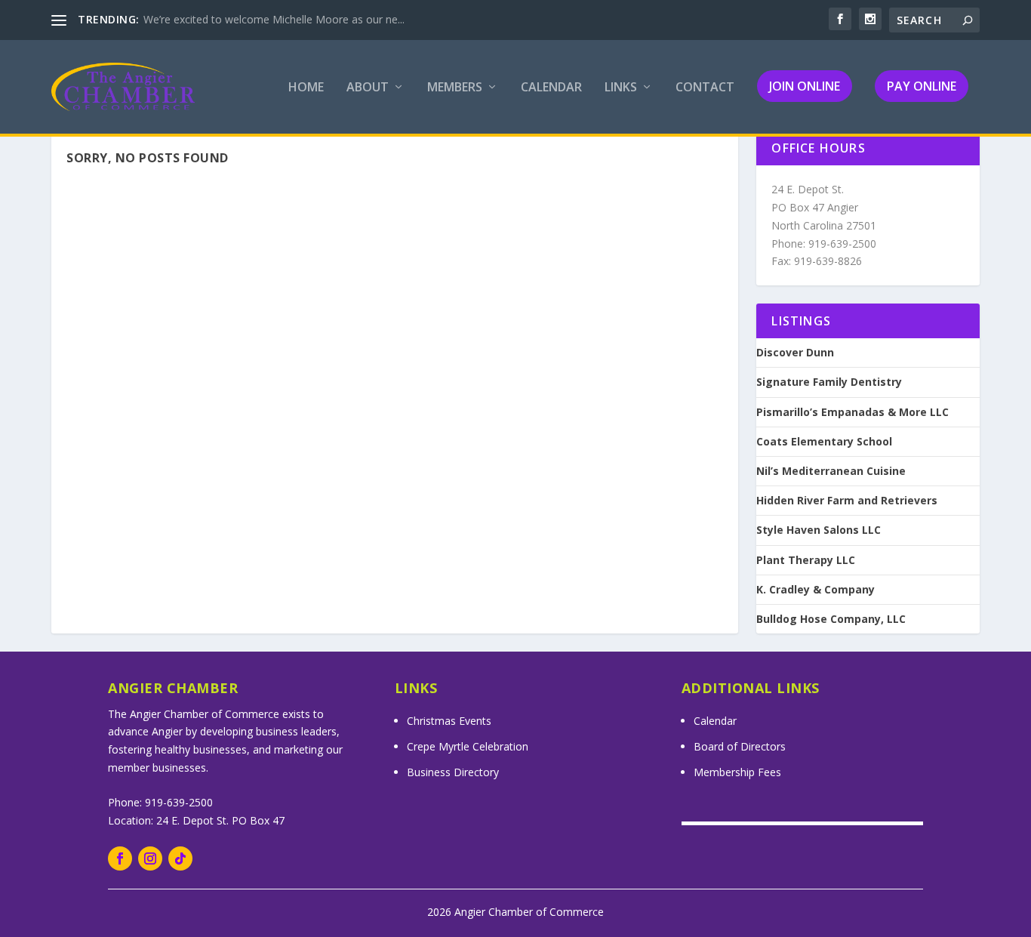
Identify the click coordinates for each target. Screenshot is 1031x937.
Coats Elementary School (824, 441)
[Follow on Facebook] (120, 858)
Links (621, 88)
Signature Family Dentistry (829, 382)
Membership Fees (737, 772)
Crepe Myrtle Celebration (467, 746)
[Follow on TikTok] (180, 858)
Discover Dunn (795, 352)
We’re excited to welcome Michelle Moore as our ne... (274, 19)
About (367, 88)
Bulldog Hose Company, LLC (831, 619)
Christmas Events (449, 721)
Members (454, 88)
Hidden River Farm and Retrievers (846, 500)
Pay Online (921, 86)
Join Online (804, 86)
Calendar (551, 88)
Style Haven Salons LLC (818, 530)
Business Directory (453, 772)
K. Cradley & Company (815, 589)
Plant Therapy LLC (805, 560)
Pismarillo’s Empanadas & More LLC (852, 412)
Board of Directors (740, 746)
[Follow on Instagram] (150, 858)
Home (306, 88)
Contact (705, 88)
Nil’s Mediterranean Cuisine (831, 471)
